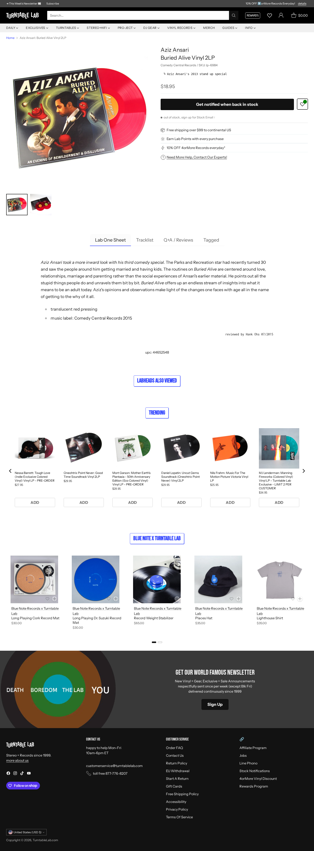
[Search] (233, 15)
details (302, 3)
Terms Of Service (179, 817)
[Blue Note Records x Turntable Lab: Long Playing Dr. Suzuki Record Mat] (95, 579)
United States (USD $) (27, 832)
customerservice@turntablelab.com (114, 766)
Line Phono (248, 763)
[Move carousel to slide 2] (160, 642)
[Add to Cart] (54, 598)
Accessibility (176, 801)
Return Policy (176, 763)
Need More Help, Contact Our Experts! (197, 157)
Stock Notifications (254, 771)
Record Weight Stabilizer (153, 618)
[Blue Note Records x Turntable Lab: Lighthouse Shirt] (280, 579)
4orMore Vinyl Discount (258, 778)
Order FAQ (174, 748)
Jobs (243, 755)
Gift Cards (174, 786)
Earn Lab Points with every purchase (195, 139)
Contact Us (175, 755)
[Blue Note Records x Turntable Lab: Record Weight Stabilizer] (157, 579)
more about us (17, 760)
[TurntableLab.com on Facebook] (8, 774)
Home (10, 38)
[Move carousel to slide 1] (154, 642)
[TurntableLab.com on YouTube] (28, 774)
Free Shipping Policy (182, 794)
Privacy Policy (177, 809)
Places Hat (203, 618)
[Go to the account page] (281, 15)
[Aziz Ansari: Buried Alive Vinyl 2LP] (79, 116)
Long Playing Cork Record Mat (35, 618)
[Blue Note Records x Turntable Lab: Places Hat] (218, 579)
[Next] (306, 593)
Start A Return (177, 778)
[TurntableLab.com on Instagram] (15, 774)
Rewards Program (253, 786)
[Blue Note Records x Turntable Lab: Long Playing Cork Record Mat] (34, 579)
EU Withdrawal (177, 771)
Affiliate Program (253, 748)
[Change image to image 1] (17, 204)
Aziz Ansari (175, 49)
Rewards (253, 15)
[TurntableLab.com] (23, 15)
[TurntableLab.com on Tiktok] (22, 774)
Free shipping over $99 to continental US (199, 130)
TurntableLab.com (45, 840)
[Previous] (7, 593)
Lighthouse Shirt (270, 618)
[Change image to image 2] (40, 204)
